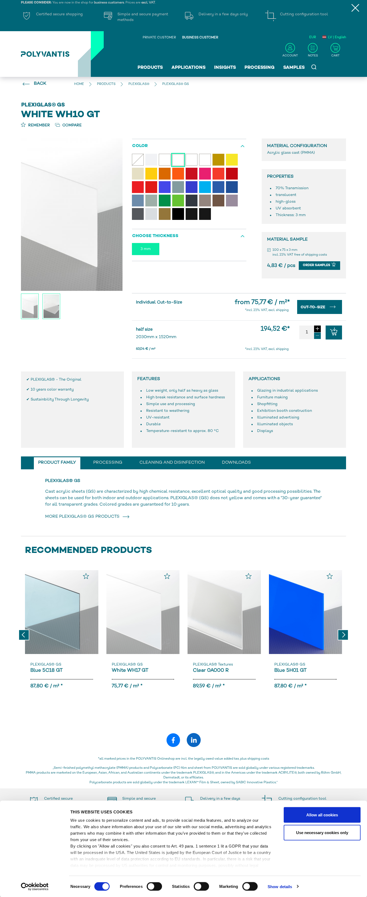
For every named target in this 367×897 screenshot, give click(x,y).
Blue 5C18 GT (46, 670)
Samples (294, 67)
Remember (38, 125)
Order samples (317, 265)
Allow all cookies (322, 815)
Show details (280, 886)
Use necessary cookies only (322, 832)
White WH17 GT (130, 670)
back (40, 83)
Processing (259, 67)
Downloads (236, 462)
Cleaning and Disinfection (172, 462)
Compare (71, 125)
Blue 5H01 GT (290, 670)
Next (343, 635)
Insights (225, 67)
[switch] (154, 887)
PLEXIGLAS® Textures (213, 665)
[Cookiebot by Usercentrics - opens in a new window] (34, 886)
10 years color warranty (52, 390)
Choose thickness (155, 236)
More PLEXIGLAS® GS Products (83, 516)
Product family (57, 462)
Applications (188, 67)
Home (79, 84)
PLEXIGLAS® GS (45, 665)
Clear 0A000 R (211, 670)
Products (150, 67)
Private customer (159, 38)
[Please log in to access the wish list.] (86, 576)
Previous (24, 635)
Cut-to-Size (313, 307)
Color (140, 146)
